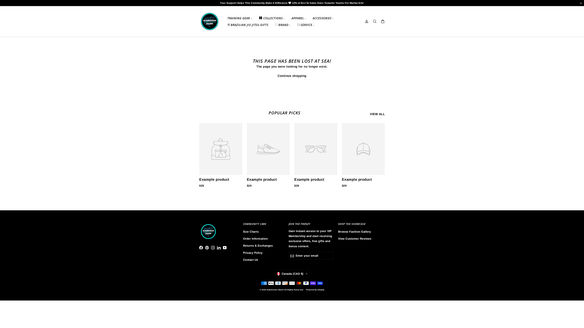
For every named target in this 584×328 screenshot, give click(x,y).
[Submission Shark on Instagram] (213, 247)
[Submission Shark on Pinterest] (207, 247)
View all (377, 114)
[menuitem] (239, 18)
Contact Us (250, 259)
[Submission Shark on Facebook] (201, 247)
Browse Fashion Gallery (354, 231)
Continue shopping (292, 75)
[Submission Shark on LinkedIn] (219, 247)
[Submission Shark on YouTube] (225, 247)
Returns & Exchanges (258, 245)
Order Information (255, 238)
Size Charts (251, 231)
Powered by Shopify (315, 290)
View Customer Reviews (354, 238)
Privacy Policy (253, 252)
